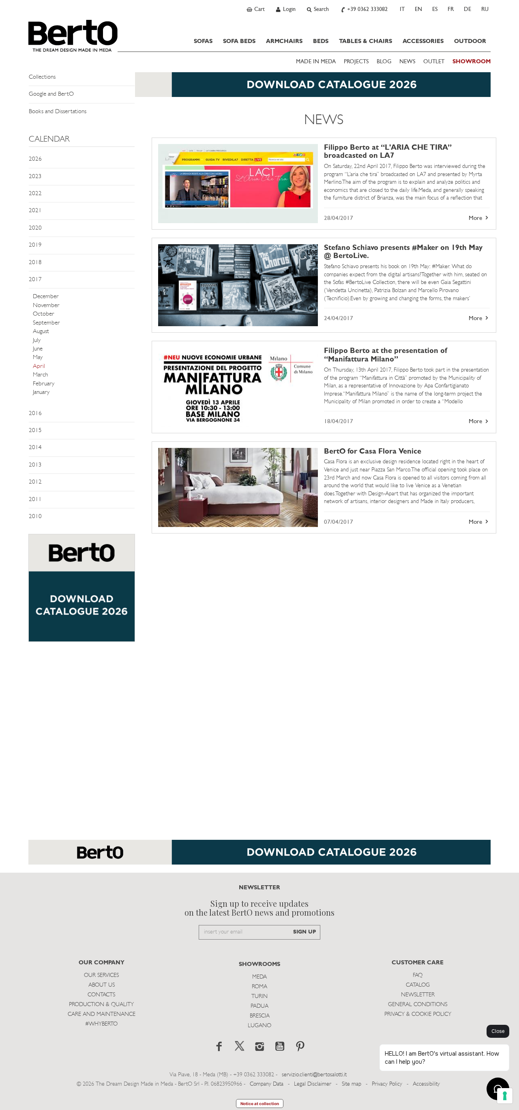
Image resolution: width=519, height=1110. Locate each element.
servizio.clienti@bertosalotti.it (314, 1075)
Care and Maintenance (101, 1014)
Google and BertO (51, 94)
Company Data (266, 1084)
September (46, 323)
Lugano (259, 1026)
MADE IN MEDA (316, 62)
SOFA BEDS (239, 41)
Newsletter (418, 995)
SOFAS (203, 41)
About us (101, 985)
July (37, 341)
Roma (259, 987)
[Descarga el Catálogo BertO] (259, 856)
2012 (35, 482)
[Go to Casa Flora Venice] (238, 487)
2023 (35, 177)
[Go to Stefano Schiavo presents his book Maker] (238, 285)
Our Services (101, 975)
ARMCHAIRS (284, 41)
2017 (35, 280)
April (39, 367)
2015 (35, 431)
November (46, 306)
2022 (35, 194)
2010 (35, 517)
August (41, 332)
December (46, 297)
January (41, 392)
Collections (42, 77)
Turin (259, 997)
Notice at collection (259, 1103)
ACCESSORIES (423, 41)
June (38, 349)
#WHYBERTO (101, 1024)
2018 (35, 263)
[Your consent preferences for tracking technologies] (505, 1096)
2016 (35, 414)
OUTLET (433, 62)
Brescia (260, 1016)
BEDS (320, 41)
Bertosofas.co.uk (73, 35)
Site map (351, 1084)
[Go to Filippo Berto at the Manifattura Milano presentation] (238, 386)
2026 (35, 159)
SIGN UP (304, 932)
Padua (259, 1006)
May (38, 358)
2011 (35, 500)
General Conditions (417, 1005)
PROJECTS (356, 62)
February (43, 384)
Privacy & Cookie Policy (417, 1014)
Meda (259, 977)
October (43, 314)
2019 (35, 245)
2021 (35, 211)
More (476, 218)
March (40, 375)
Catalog (418, 985)
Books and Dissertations (57, 112)
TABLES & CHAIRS (365, 41)
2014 (35, 448)
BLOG (384, 62)
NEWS (407, 62)
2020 (35, 228)
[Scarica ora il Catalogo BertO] (259, 88)
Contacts (101, 995)
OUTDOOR (470, 41)
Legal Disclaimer (312, 1084)
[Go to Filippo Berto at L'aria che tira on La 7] (238, 183)
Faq (417, 975)
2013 (35, 465)
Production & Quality (101, 1005)
